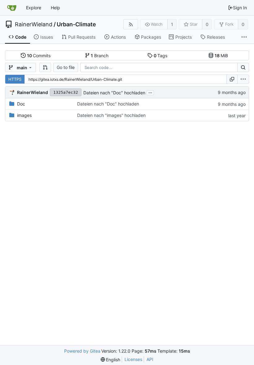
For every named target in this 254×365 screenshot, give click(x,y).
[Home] (11, 7)
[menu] (243, 79)
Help (55, 7)
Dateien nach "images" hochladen (111, 115)
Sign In (240, 7)
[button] (45, 67)
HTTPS (14, 79)
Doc (21, 103)
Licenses (133, 359)
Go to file (66, 67)
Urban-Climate (76, 24)
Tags (161, 55)
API (150, 359)
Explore (33, 7)
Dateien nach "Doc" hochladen (114, 92)
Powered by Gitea (82, 351)
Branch (99, 55)
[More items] (244, 37)
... (150, 92)
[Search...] (243, 67)
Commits (39, 55)
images (24, 115)
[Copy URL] (232, 79)
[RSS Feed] (130, 24)
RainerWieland (33, 24)
